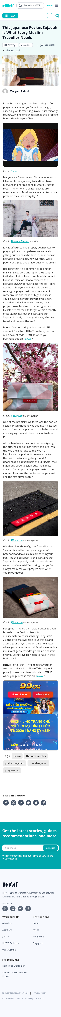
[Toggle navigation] (57, 6)
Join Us (5, 936)
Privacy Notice (9, 858)
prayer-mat (12, 770)
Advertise (7, 922)
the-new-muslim (36, 756)
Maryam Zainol (19, 91)
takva (17, 756)
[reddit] (37, 803)
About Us (7, 929)
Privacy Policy (40, 993)
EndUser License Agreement (14, 993)
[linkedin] (22, 803)
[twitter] (14, 803)
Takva (27, 338)
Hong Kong (38, 936)
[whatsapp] (29, 803)
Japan (35, 922)
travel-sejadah (38, 763)
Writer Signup (9, 949)
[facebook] (7, 803)
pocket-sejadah (14, 763)
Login (50, 5)
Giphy (14, 171)
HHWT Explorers (10, 943)
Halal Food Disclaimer (13, 965)
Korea (36, 929)
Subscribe (50, 847)
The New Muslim (20, 241)
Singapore (38, 943)
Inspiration (26, 45)
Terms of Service (40, 855)
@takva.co (17, 415)
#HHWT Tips (10, 45)
